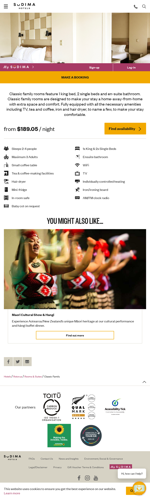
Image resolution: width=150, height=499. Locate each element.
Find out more (75, 335)
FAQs (32, 458)
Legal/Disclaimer (38, 467)
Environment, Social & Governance (103, 458)
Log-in (131, 67)
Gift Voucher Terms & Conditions (85, 467)
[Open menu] (6, 6)
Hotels (7, 376)
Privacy (57, 467)
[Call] (136, 6)
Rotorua (17, 376)
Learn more (12, 493)
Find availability (122, 128)
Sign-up (94, 67)
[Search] (144, 6)
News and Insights (69, 458)
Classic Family (52, 376)
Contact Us (47, 458)
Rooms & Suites (33, 376)
